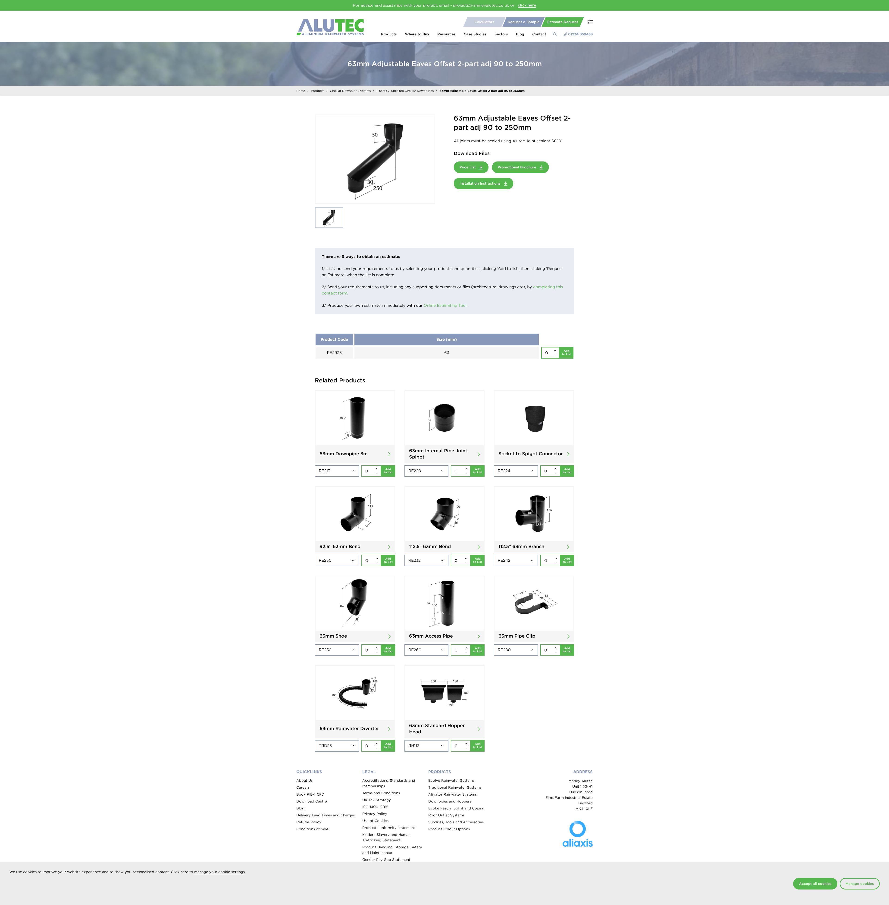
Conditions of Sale (312, 829)
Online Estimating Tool (445, 305)
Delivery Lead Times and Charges (325, 815)
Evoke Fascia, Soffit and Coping (456, 808)
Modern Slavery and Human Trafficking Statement (386, 837)
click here (527, 5)
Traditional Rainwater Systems (454, 787)
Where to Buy (417, 34)
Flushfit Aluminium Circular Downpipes (405, 91)
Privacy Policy (374, 814)
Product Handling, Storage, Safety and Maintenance (392, 850)
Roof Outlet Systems (446, 815)
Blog (520, 34)
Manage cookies (859, 884)
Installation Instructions (481, 183)
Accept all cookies (815, 884)
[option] (375, 159)
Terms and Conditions (381, 793)
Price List (468, 167)
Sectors (501, 34)
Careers (303, 787)
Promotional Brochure (517, 167)
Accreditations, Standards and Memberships (388, 783)
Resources (446, 34)
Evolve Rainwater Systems (451, 780)
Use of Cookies (375, 821)
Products (389, 34)
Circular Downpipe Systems (350, 91)
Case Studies (475, 34)
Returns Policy (308, 822)
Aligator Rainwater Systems (452, 794)
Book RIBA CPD (310, 794)
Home (300, 91)
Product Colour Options (449, 829)
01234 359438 (580, 34)
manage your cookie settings (219, 872)
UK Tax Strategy (376, 800)
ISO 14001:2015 (375, 807)
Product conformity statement (388, 828)
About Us (304, 780)
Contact (539, 34)
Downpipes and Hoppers (449, 801)
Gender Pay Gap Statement (386, 860)
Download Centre (311, 801)
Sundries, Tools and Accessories (456, 822)
